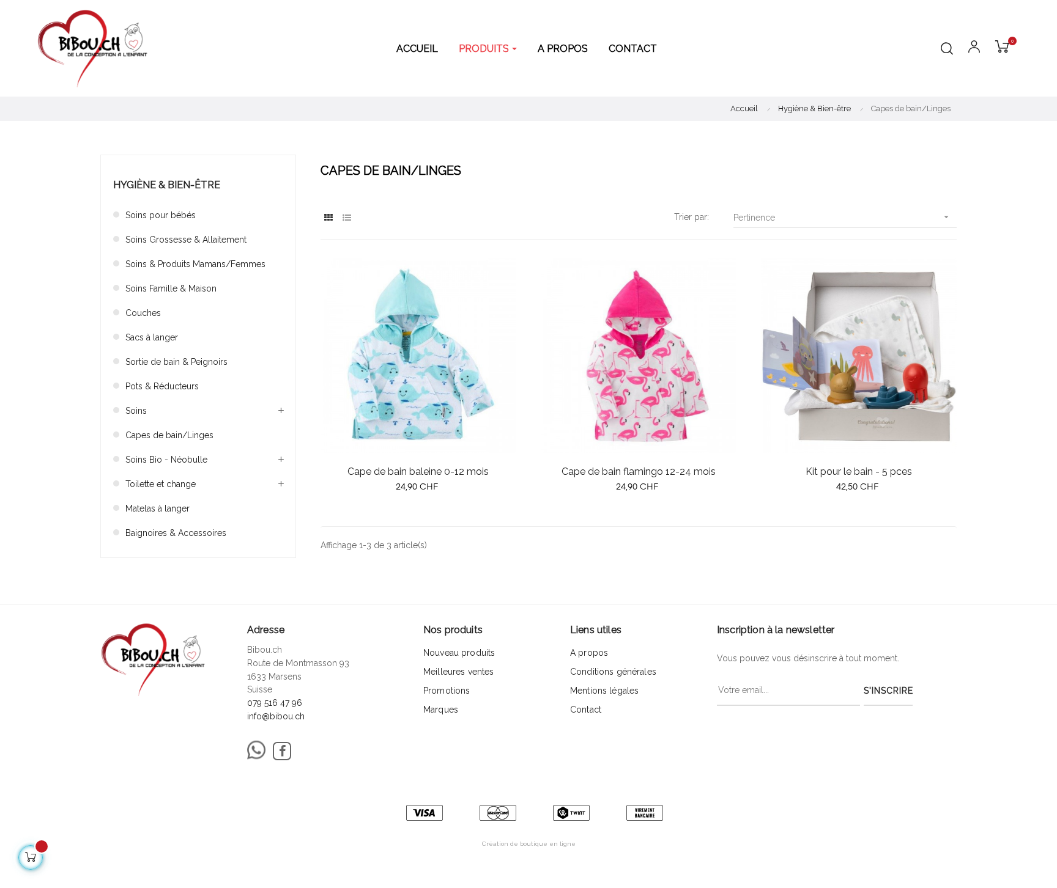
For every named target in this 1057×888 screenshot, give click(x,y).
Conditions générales (613, 672)
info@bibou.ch (276, 716)
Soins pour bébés (160, 215)
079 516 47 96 (274, 703)
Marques (440, 709)
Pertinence (842, 217)
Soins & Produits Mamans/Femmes (195, 264)
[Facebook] (282, 751)
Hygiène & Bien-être (166, 185)
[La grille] (328, 218)
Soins (136, 411)
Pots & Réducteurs (162, 386)
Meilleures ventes (458, 672)
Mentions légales (604, 690)
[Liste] (346, 218)
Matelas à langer (157, 508)
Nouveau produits (459, 653)
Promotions (446, 690)
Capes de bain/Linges (169, 435)
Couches (143, 313)
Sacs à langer (151, 337)
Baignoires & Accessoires (175, 533)
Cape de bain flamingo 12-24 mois (639, 471)
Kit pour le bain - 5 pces (859, 471)
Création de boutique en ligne (529, 843)
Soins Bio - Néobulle (166, 459)
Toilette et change (160, 484)
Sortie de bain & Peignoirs (176, 362)
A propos (589, 653)
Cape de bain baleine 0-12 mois (418, 471)
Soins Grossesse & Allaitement (186, 239)
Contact (585, 709)
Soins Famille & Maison (171, 288)
